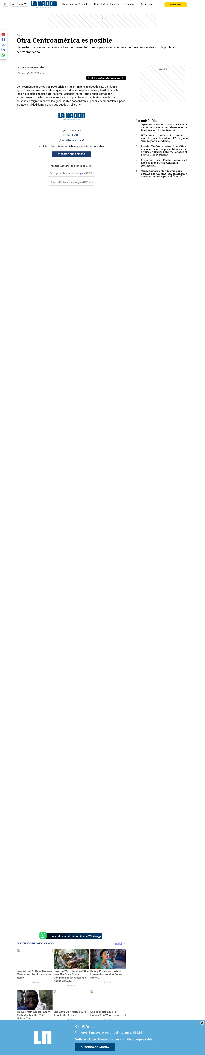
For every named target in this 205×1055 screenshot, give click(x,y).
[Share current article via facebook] (3, 39)
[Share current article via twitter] (3, 44)
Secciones (17, 4)
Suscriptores (85, 4)
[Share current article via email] (3, 34)
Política (104, 4)
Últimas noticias (69, 4)
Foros (20, 34)
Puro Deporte (116, 4)
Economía (129, 4)
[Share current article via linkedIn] (3, 50)
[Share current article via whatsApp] (3, 55)
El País (96, 4)
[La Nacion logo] (43, 4)
